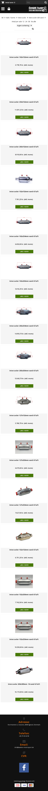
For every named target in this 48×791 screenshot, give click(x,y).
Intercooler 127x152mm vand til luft (24, 415)
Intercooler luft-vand (36, 18)
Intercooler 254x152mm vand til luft (24, 102)
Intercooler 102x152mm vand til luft (24, 57)
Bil (2, 18)
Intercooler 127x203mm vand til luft (24, 460)
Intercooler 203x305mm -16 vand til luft (24, 684)
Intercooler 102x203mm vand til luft (24, 281)
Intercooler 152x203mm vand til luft (24, 594)
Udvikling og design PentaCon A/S (24, 781)
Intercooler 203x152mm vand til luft (24, 147)
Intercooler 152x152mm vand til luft (24, 191)
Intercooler (22, 18)
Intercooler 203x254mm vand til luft (24, 326)
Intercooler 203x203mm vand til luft (24, 371)
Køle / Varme (10, 18)
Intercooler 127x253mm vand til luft (24, 505)
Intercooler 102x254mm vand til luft (24, 236)
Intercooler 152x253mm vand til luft (24, 639)
